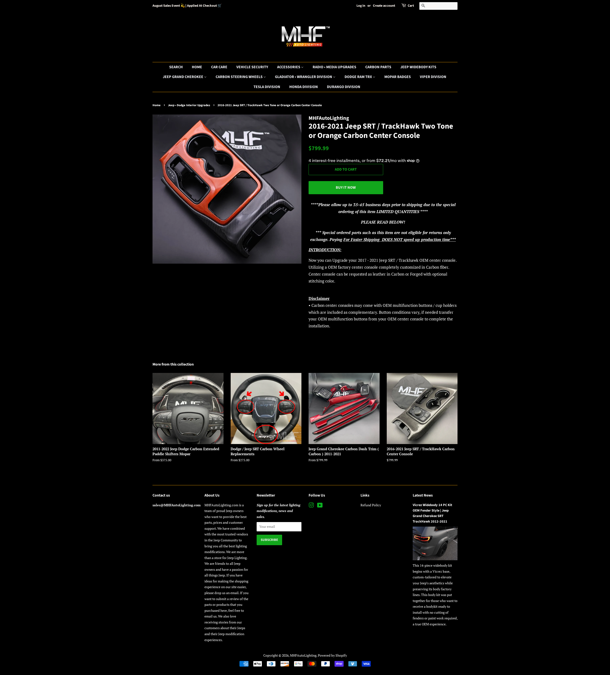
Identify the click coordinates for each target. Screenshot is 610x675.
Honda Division (303, 86)
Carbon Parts (378, 67)
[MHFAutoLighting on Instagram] (311, 506)
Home (197, 67)
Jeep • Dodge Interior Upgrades (189, 105)
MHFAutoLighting (303, 655)
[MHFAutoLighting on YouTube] (320, 506)
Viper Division (433, 76)
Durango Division (343, 86)
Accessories (289, 67)
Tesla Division (267, 86)
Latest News (423, 495)
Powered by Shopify (332, 655)
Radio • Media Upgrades (334, 67)
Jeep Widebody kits (418, 67)
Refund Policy (371, 505)
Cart (411, 5)
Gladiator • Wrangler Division (304, 76)
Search (176, 67)
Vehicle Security (252, 67)
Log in (360, 5)
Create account (384, 5)
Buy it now (346, 187)
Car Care (219, 67)
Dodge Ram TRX (359, 76)
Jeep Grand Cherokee (183, 76)
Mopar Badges (397, 76)
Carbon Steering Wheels (239, 76)
